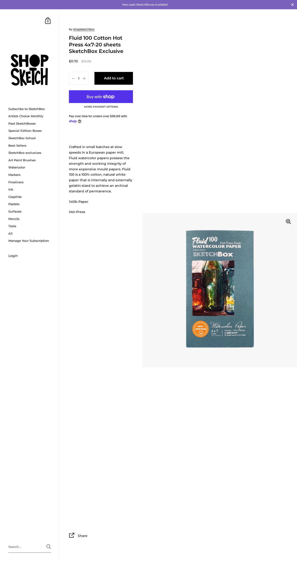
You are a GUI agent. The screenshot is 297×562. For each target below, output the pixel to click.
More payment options (101, 107)
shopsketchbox (84, 29)
